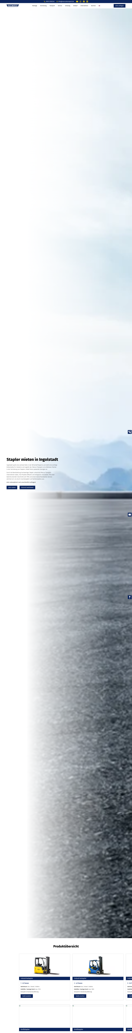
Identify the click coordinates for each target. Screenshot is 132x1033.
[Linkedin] (87, 1)
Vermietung (43, 5)
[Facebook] (84, 1)
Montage (34, 5)
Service (60, 5)
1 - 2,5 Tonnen (25, 983)
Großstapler (25, 1029)
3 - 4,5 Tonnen (78, 983)
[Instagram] (80, 1)
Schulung (67, 5)
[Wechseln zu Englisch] (99, 5)
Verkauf (75, 5)
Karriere (93, 5)
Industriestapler (27, 978)
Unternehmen (84, 5)
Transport (52, 5)
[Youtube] (77, 1)
